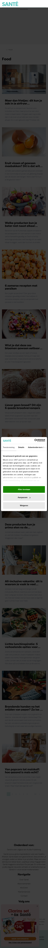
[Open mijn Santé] (39, 3)
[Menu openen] (33, 3)
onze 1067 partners (17, 460)
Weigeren (24, 505)
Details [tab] (21, 447)
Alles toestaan (24, 489)
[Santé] (10, 3)
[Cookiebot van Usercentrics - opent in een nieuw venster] (34, 440)
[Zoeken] (44, 4)
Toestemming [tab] (9, 447)
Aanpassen (22, 497)
